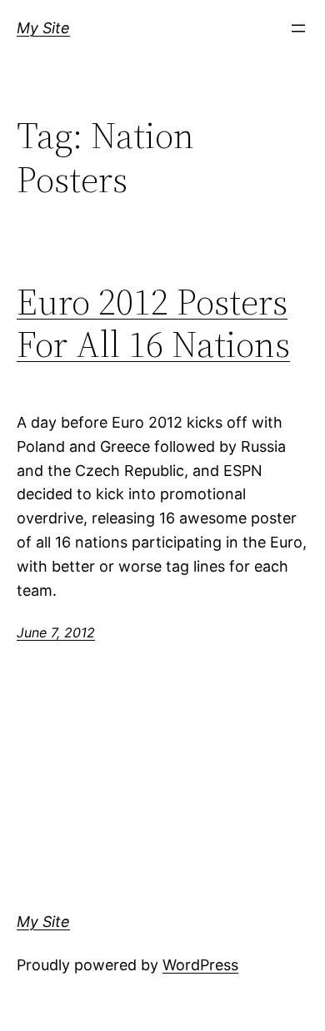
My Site (43, 28)
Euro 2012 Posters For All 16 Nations (153, 323)
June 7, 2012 (56, 632)
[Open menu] (298, 28)
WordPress (200, 965)
